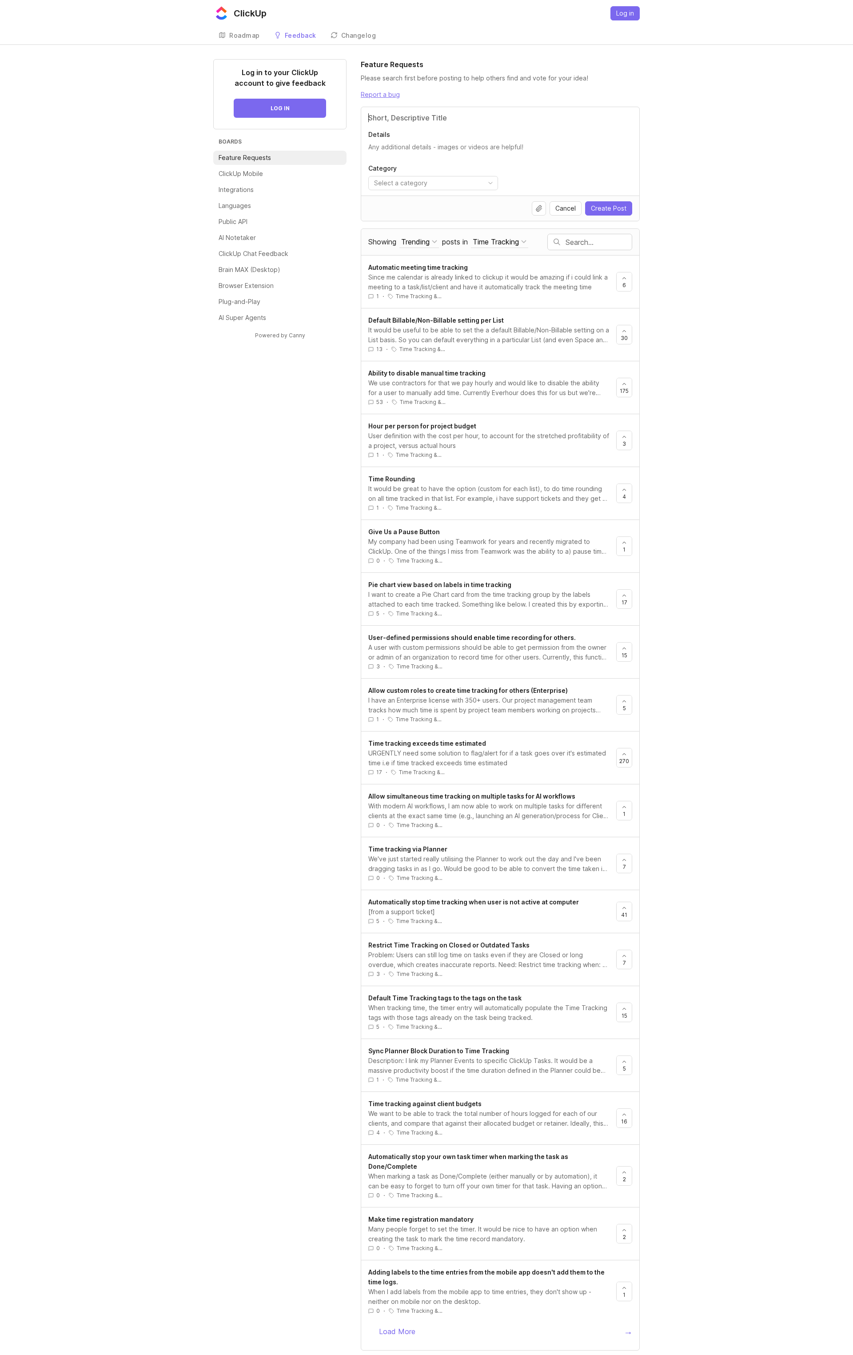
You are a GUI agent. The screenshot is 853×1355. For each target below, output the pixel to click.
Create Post (608, 208)
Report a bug (380, 94)
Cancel (565, 208)
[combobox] (433, 183)
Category (382, 168)
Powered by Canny (280, 335)
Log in (625, 13)
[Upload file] (539, 208)
